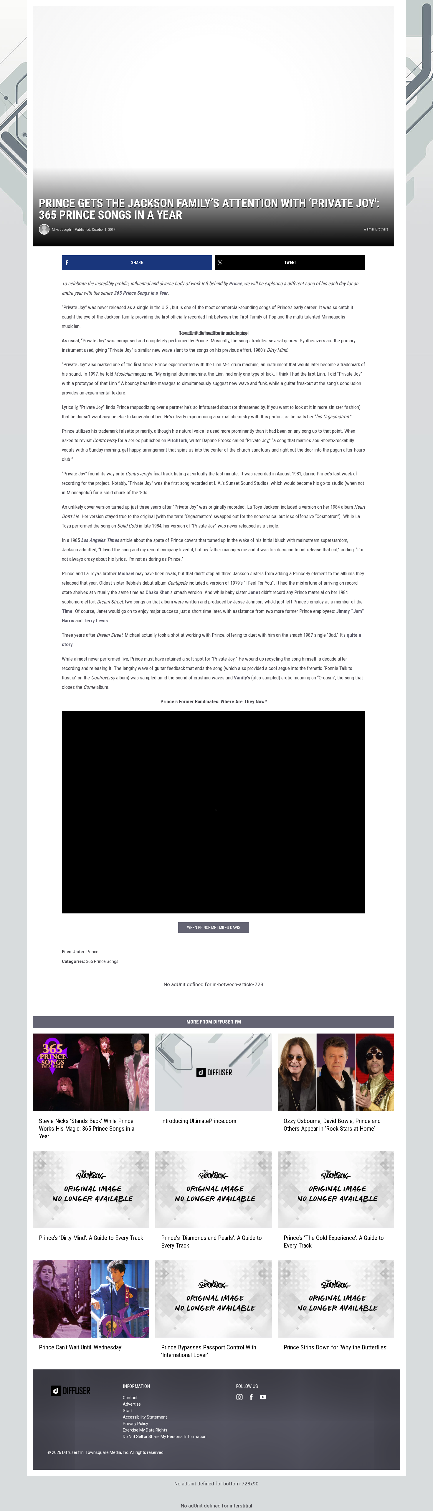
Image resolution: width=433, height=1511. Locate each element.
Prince (235, 283)
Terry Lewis (96, 620)
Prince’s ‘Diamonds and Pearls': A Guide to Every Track (211, 1241)
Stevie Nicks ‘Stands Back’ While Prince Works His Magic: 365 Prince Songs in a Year (86, 1128)
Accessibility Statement (145, 1417)
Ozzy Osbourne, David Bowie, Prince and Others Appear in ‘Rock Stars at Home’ (332, 1124)
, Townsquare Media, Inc (106, 1452)
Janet (254, 592)
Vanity (240, 678)
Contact (130, 1397)
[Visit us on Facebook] (254, 1397)
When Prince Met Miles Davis (213, 927)
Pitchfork (177, 440)
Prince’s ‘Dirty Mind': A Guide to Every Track (91, 1237)
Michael (126, 573)
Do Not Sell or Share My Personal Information (164, 1436)
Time (67, 611)
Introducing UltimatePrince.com (198, 1120)
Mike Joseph (61, 229)
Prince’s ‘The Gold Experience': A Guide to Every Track (334, 1241)
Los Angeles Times (100, 540)
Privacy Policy (135, 1423)
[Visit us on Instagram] (242, 1397)
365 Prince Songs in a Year (141, 293)
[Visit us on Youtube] (265, 1397)
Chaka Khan (158, 592)
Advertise (132, 1404)
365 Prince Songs (102, 961)
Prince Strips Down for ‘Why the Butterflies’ (336, 1347)
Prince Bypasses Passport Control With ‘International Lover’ (208, 1351)
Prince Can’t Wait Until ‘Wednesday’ (81, 1347)
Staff (128, 1410)
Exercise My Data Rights (145, 1430)
